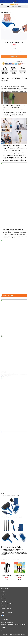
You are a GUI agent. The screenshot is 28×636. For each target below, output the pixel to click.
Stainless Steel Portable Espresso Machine (6, 576)
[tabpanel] (14, 27)
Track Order (3, 598)
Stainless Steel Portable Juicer (19, 576)
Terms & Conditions (6, 608)
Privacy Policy (4, 601)
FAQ (2, 596)
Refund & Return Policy (6, 603)
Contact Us (3, 594)
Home (2, 12)
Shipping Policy (5, 605)
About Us (3, 591)
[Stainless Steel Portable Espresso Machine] (6, 567)
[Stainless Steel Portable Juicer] (19, 567)
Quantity (14, 48)
